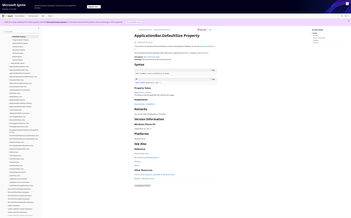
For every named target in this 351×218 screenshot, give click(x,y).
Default (205, 53)
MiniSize (137, 162)
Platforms (316, 40)
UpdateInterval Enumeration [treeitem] (18, 179)
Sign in (347, 16)
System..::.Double (144, 92)
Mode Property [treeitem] (16, 56)
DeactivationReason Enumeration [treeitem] (20, 90)
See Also (315, 43)
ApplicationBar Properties (162, 30)
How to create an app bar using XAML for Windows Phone (154, 175)
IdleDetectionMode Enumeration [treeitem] (20, 113)
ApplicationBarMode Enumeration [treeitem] (20, 73)
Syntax (315, 33)
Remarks (315, 35)
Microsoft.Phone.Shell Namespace (146, 158)
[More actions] (215, 29)
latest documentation (206, 46)
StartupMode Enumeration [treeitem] (18, 172)
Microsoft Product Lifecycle (56, 22)
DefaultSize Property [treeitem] (18, 36)
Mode (186, 53)
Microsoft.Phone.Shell (151, 57)
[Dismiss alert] (347, 3)
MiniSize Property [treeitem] (17, 53)
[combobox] (20, 31)
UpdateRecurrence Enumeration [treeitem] (19, 182)
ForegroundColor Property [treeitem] (20, 40)
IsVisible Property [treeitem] (17, 46)
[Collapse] (38, 28)
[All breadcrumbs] (136, 29)
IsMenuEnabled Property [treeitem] (20, 43)
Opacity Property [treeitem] (17, 60)
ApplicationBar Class (145, 30)
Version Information (319, 38)
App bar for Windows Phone (144, 179)
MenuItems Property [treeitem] (18, 50)
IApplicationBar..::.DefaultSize (144, 104)
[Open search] (342, 16)
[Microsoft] (3, 16)
